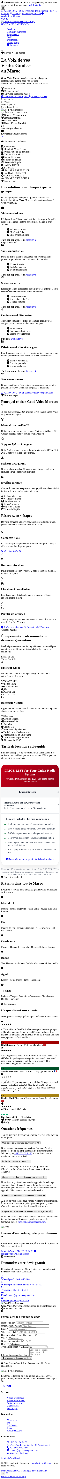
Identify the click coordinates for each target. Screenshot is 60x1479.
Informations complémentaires (15, 1355)
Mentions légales (9, 1470)
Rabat (9, 1428)
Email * (4, 1329)
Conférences (12, 1406)
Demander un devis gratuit (16, 96)
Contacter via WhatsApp (37, 627)
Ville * (4, 1338)
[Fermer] (3, 8)
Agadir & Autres (14, 1430)
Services (11, 29)
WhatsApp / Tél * (9, 1332)
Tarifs (9, 37)
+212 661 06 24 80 (12, 11)
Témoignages (13, 42)
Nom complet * (8, 1322)
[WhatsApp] (7, 19)
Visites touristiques (15, 1398)
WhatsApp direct (39, 96)
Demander (16, 339)
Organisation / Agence (11, 1326)
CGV (19, 1470)
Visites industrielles (16, 1400)
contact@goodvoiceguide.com (26, 13)
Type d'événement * (10, 1347)
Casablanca (12, 1425)
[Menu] (2, 50)
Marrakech (12, 1420)
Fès (8, 1422)
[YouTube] (9, 1386)
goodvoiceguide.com (19, 1453)
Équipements (13, 34)
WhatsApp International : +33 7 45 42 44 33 (29, 1445)
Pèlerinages (12, 1408)
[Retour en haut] (3, 1473)
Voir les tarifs (35, 5)
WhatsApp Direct (11, 1458)
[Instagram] (4, 19)
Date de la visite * (9, 1335)
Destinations (12, 40)
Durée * (5, 1344)
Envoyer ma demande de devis (17, 1358)
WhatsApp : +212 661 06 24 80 (18, 1251)
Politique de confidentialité (35, 1470)
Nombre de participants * (12, 1341)
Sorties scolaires (14, 1403)
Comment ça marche (16, 32)
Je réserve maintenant (13, 627)
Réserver (13, 45)
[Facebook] (2, 19)
